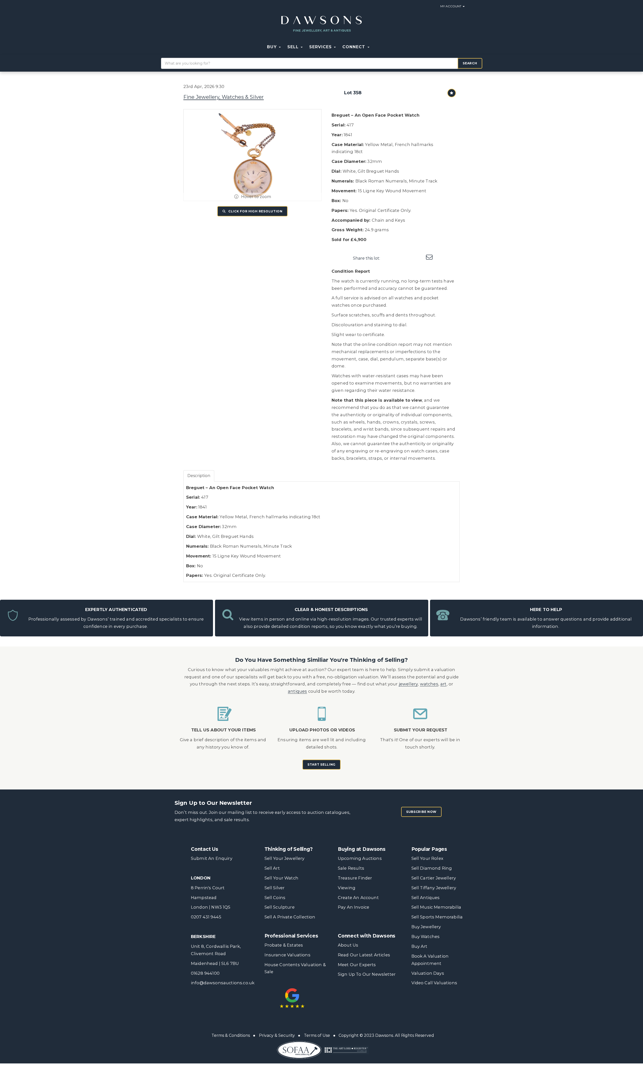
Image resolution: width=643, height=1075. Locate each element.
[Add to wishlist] (451, 93)
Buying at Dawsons (362, 849)
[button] (376, 47)
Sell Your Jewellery (284, 858)
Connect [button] (354, 46)
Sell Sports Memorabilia (437, 916)
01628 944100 (205, 973)
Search (470, 63)
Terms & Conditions (230, 1035)
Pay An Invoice (353, 907)
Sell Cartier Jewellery (433, 877)
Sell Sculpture (279, 907)
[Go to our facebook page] (342, 993)
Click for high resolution (255, 211)
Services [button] (321, 46)
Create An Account (358, 897)
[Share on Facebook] (388, 258)
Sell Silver (274, 887)
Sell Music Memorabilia (436, 907)
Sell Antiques (425, 897)
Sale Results (351, 868)
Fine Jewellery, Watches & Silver (223, 97)
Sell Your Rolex (427, 858)
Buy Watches (425, 936)
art (443, 683)
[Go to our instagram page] (419, 258)
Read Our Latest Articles (364, 954)
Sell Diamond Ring (431, 868)
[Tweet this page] (398, 258)
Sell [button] (293, 46)
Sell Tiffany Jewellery (433, 887)
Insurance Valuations (287, 954)
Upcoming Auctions (360, 858)
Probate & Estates (283, 945)
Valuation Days (427, 973)
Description (198, 475)
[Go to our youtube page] (374, 993)
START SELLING (321, 764)
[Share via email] (430, 258)
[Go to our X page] (353, 993)
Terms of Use (317, 1035)
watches (429, 683)
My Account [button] (451, 6)
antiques (297, 691)
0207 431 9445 (206, 916)
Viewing (346, 887)
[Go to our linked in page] (363, 993)
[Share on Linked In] (409, 258)
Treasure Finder (355, 877)
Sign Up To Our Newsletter (367, 974)
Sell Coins (275, 897)
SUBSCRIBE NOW (421, 812)
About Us (348, 945)
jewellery (408, 683)
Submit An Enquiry (211, 858)
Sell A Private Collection (289, 916)
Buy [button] (272, 46)
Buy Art (419, 946)
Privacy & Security (277, 1035)
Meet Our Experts (357, 964)
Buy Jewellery (426, 926)
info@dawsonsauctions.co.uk (222, 982)
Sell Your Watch (281, 877)
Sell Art (272, 868)
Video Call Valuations (434, 982)
